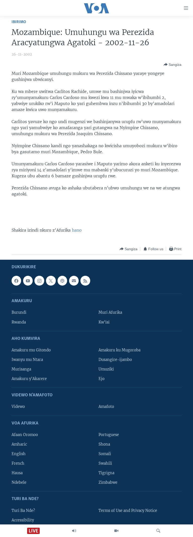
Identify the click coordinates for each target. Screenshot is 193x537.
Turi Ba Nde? (23, 510)
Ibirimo (19, 22)
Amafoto (106, 407)
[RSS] (85, 281)
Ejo (102, 379)
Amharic (19, 444)
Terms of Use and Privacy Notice (128, 510)
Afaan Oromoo (25, 435)
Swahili (105, 463)
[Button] (172, 65)
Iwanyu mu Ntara (27, 359)
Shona (104, 444)
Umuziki (106, 369)
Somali (105, 454)
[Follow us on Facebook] (16, 281)
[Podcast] (62, 281)
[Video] (116, 530)
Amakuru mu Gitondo (31, 350)
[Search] (158, 530)
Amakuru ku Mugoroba (119, 350)
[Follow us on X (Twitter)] (51, 281)
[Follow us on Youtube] (28, 281)
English (19, 454)
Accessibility (23, 520)
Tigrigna (106, 473)
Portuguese (109, 435)
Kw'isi (104, 322)
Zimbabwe (108, 482)
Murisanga (21, 369)
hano (77, 230)
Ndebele (19, 482)
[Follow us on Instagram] (39, 281)
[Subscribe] (74, 281)
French (18, 463)
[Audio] (74, 530)
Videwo (18, 407)
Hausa (17, 473)
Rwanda (19, 322)
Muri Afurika (110, 312)
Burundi (19, 312)
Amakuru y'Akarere (29, 379)
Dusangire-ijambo (115, 359)
